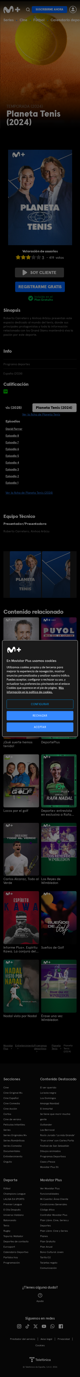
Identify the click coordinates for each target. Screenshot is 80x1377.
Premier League (12, 1204)
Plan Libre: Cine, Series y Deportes (54, 1223)
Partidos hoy (10, 1257)
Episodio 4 (12, 462)
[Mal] (23, 257)
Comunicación (48, 1268)
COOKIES (40, 1345)
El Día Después (11, 1209)
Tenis (6, 1225)
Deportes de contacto (16, 1241)
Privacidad (64, 1339)
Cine (23, 20)
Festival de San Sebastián (54, 1145)
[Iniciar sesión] (73, 9)
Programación (11, 1262)
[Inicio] (11, 10)
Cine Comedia (11, 1103)
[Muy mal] (18, 257)
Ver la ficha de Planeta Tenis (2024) (29, 492)
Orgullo (7, 1161)
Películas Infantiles (14, 1124)
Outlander (46, 1124)
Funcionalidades (49, 1193)
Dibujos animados (50, 1151)
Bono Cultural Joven (52, 1252)
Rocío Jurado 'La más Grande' (57, 1135)
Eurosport (9, 1246)
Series (8, 20)
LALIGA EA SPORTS (13, 1199)
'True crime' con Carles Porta (57, 1140)
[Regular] (28, 257)
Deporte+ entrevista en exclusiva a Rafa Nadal (56, 812)
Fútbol (39, 20)
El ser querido (48, 1087)
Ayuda (40, 1301)
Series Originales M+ (15, 1135)
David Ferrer (14, 429)
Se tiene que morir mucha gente (55, 1117)
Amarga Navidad (49, 1103)
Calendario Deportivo (15, 1252)
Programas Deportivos (53, 1156)
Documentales (11, 1151)
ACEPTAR (40, 727)
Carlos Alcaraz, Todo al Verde (21, 881)
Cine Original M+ (13, 1092)
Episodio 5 (12, 455)
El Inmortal (46, 1108)
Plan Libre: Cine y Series (54, 1230)
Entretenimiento (12, 1156)
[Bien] (33, 257)
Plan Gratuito (47, 1241)
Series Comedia (12, 1145)
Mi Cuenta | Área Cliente (54, 1199)
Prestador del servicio (22, 1339)
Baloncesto (9, 1220)
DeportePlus (50, 742)
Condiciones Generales (53, 1204)
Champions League (14, 1193)
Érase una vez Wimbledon (52, 1018)
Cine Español (11, 1098)
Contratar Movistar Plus (53, 1214)
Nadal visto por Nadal (20, 1016)
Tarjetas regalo (48, 1262)
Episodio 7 (12, 442)
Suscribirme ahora (49, 9)
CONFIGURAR (40, 704)
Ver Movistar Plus (50, 1188)
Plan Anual (46, 1246)
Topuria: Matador (13, 1236)
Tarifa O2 (45, 1257)
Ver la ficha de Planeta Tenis (41, 414)
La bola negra (48, 1092)
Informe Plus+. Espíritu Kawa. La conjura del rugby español (20, 949)
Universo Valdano (13, 1214)
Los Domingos (48, 1098)
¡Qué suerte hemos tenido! (17, 744)
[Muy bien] (38, 257)
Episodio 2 (12, 476)
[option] (26, 574)
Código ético (47, 1209)
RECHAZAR (40, 715)
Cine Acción (10, 1108)
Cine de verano (12, 1119)
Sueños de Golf (52, 947)
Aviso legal (46, 1339)
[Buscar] (28, 9)
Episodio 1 (12, 482)
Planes (44, 1236)
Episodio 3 (12, 469)
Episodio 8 (12, 435)
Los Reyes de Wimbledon (51, 881)
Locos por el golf (15, 811)
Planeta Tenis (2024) (54, 407)
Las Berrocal (47, 1129)
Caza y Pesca (47, 1161)
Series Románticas (14, 1140)
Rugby (6, 1230)
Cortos (7, 1114)
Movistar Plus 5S (49, 1167)
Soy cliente (43, 272)
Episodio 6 (12, 449)
